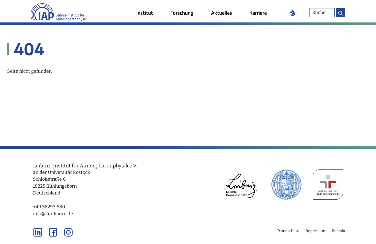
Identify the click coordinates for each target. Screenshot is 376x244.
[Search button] (340, 12)
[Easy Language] (292, 13)
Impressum (315, 231)
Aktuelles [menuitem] (221, 12)
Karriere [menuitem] (258, 12)
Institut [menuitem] (144, 12)
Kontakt (338, 231)
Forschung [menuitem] (181, 12)
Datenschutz (288, 231)
